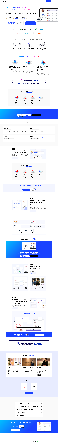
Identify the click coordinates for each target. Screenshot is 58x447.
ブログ (21, 443)
